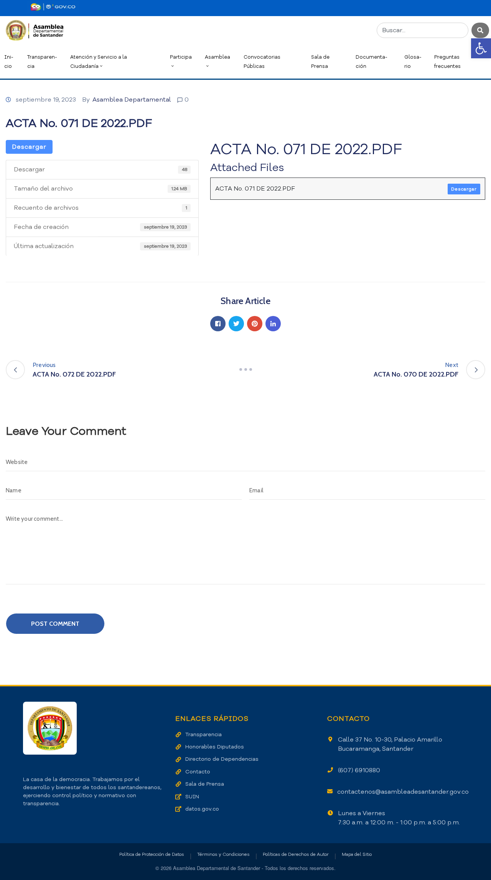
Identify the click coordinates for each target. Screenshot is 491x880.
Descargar (29, 147)
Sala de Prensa (320, 61)
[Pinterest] (254, 323)
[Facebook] (218, 323)
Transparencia (42, 61)
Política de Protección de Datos (151, 854)
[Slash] (245, 369)
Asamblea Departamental (131, 99)
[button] (481, 48)
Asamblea (217, 57)
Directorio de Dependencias (222, 759)
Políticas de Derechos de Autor (296, 854)
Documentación (371, 61)
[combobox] (422, 30)
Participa (181, 57)
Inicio (8, 61)
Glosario (413, 61)
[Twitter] (236, 323)
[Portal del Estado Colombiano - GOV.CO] (53, 7)
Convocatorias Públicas (262, 61)
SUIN (192, 796)
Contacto (197, 771)
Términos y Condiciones (223, 854)
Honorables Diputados (214, 746)
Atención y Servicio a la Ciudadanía (98, 61)
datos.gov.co (202, 809)
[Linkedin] (273, 323)
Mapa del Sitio (357, 854)
